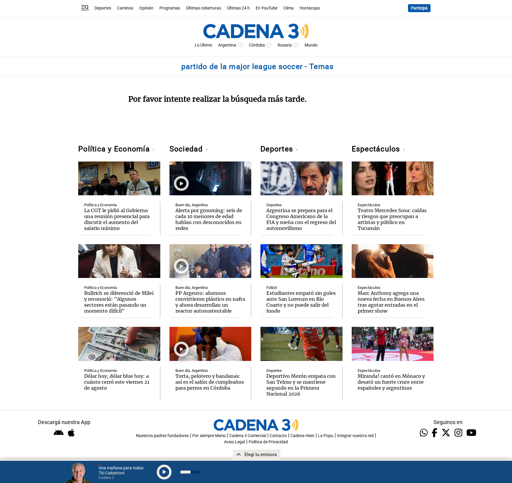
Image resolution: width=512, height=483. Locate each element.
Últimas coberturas (203, 8)
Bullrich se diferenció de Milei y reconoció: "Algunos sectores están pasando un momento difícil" (118, 302)
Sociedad (187, 149)
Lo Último (203, 45)
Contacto (278, 435)
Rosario (285, 45)
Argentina (227, 45)
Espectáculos (377, 149)
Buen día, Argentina (191, 205)
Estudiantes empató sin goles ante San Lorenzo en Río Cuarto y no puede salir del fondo (301, 302)
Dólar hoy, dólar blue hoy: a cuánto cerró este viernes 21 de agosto (116, 382)
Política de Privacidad (268, 441)
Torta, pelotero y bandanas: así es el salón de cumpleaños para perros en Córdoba (209, 382)
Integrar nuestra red (355, 435)
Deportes (103, 8)
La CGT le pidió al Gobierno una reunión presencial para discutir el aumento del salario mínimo (117, 219)
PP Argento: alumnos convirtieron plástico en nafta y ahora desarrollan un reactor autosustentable (210, 302)
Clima (288, 8)
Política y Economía (115, 149)
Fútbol (271, 287)
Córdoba (257, 45)
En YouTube (266, 8)
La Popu (325, 435)
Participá (419, 8)
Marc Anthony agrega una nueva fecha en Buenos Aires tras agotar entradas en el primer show (391, 302)
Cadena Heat (302, 435)
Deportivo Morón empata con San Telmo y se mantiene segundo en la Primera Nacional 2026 (301, 385)
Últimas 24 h (238, 8)
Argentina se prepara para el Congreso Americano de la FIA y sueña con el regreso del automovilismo (301, 219)
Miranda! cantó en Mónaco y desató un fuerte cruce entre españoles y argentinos (391, 382)
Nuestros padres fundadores (162, 435)
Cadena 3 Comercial (247, 435)
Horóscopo (310, 8)
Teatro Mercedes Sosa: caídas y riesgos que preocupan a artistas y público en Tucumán (392, 219)
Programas (169, 8)
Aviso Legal (234, 441)
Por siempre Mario (209, 435)
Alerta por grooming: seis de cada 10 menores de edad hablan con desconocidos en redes (208, 219)
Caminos (125, 8)
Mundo (311, 45)
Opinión (146, 8)
